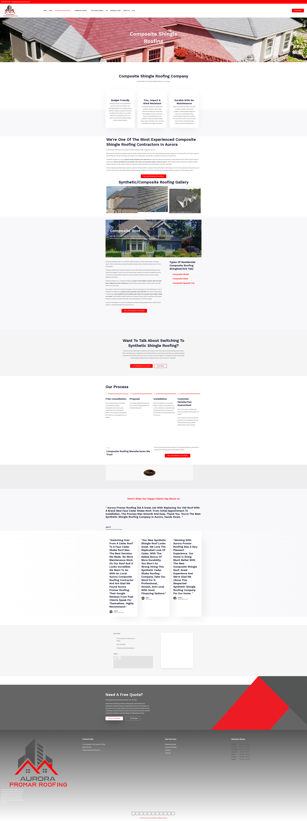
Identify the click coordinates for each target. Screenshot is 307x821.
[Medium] (149, 813)
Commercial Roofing (81, 10)
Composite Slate (180, 279)
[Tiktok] (165, 813)
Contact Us (126, 10)
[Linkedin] (141, 813)
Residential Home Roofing (62, 10)
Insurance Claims (115, 10)
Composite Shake (181, 274)
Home (45, 10)
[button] (108, 200)
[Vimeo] (169, 813)
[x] (157, 813)
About (51, 10)
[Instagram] (137, 813)
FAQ (107, 10)
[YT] (145, 813)
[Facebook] (133, 813)
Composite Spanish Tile (184, 283)
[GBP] (173, 813)
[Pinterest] (161, 813)
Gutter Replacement (97, 10)
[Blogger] (153, 813)
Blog (133, 10)
